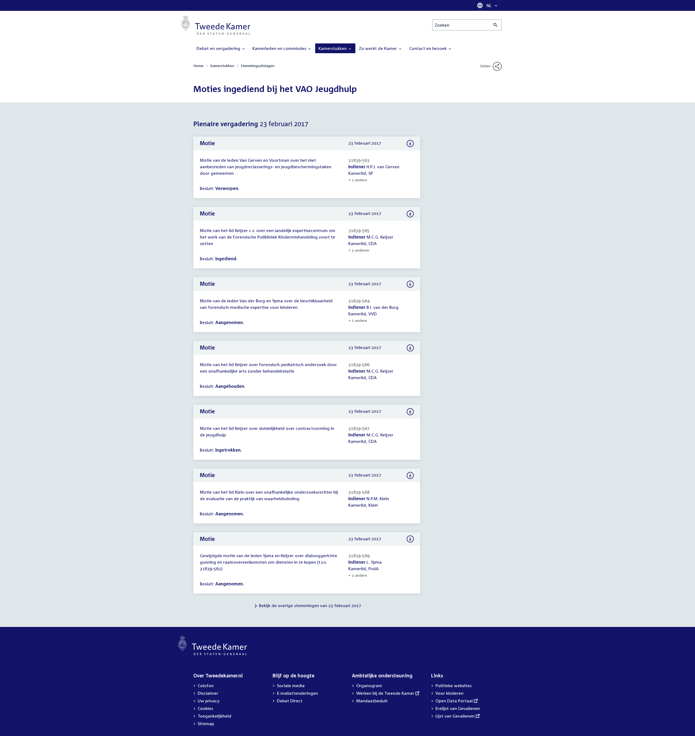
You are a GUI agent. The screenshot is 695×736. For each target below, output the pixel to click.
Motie (207, 143)
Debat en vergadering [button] (219, 48)
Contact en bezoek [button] (428, 48)
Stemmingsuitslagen (257, 65)
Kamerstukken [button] (333, 48)
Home (198, 65)
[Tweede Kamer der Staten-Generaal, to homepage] (215, 25)
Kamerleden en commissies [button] (279, 48)
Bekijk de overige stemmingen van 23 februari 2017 (310, 605)
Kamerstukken (222, 65)
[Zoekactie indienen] (495, 25)
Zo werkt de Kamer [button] (378, 48)
